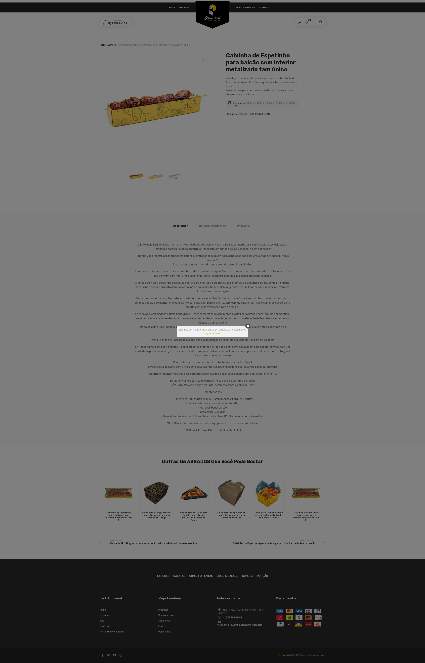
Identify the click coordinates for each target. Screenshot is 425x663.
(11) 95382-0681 (212, 333)
